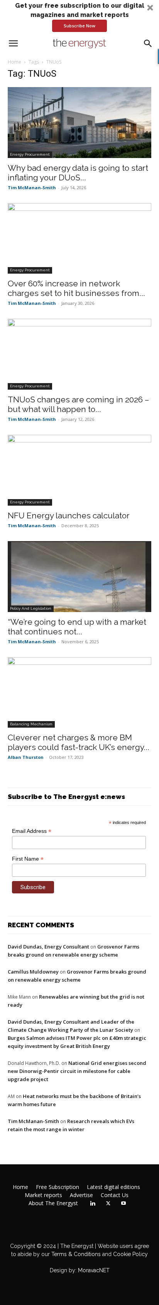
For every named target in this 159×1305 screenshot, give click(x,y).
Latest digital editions (113, 1187)
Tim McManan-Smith (32, 187)
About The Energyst (53, 1203)
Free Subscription (57, 1187)
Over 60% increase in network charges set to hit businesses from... (76, 288)
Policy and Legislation (30, 608)
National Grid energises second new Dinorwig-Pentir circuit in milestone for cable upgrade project (77, 1071)
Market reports (43, 1195)
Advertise (81, 1195)
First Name (28, 859)
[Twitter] (108, 1203)
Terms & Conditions (75, 1254)
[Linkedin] (92, 1203)
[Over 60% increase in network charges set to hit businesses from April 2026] (79, 238)
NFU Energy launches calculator (69, 515)
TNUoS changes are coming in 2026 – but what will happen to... (78, 404)
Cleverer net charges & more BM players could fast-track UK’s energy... (78, 742)
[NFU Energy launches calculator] (79, 470)
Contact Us (115, 1195)
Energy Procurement (30, 154)
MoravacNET (94, 1270)
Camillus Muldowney (33, 971)
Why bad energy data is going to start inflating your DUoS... (78, 172)
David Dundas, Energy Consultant (48, 946)
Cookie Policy (130, 1254)
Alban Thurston (26, 757)
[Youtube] (123, 1203)
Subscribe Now (79, 26)
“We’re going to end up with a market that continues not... (77, 626)
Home (14, 62)
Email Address (31, 831)
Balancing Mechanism (31, 724)
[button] (79, 16)
